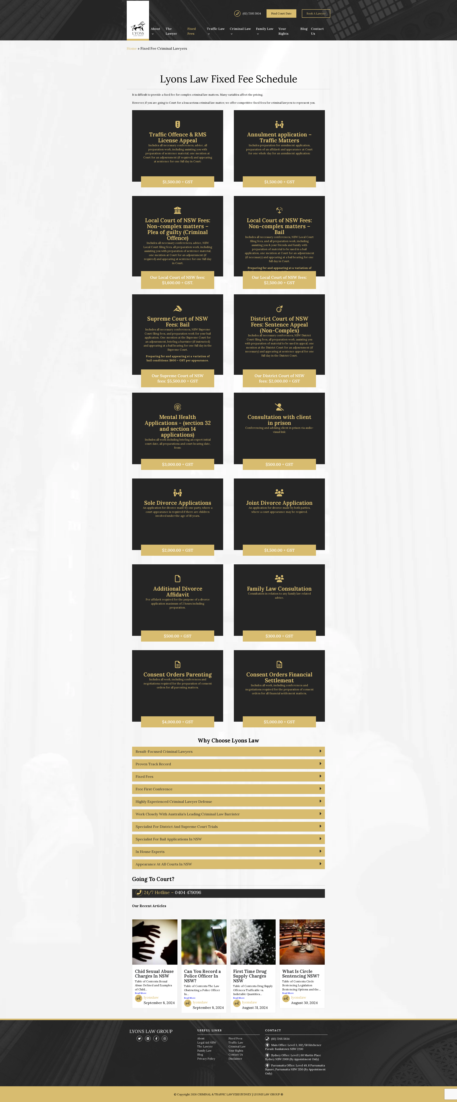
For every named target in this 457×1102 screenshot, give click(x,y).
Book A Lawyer (316, 13)
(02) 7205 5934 (251, 13)
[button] (177, 181)
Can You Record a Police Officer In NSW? (202, 976)
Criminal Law (237, 1046)
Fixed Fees (144, 776)
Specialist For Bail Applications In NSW (169, 839)
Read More (140, 993)
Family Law (204, 1050)
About (201, 1038)
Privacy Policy (206, 1058)
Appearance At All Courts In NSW (164, 864)
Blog (200, 1054)
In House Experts (150, 851)
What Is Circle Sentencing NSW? (300, 974)
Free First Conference (154, 789)
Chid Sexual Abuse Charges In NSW (154, 974)
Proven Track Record (153, 764)
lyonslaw (151, 997)
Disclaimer (235, 1058)
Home (132, 48)
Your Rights (235, 1050)
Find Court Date (281, 13)
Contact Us (235, 1054)
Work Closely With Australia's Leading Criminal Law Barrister (188, 814)
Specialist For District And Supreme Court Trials (177, 826)
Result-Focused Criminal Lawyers (164, 751)
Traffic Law (235, 1042)
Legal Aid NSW (206, 1042)
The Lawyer (205, 1046)
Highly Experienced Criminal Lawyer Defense (174, 801)
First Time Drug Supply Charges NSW (250, 976)
